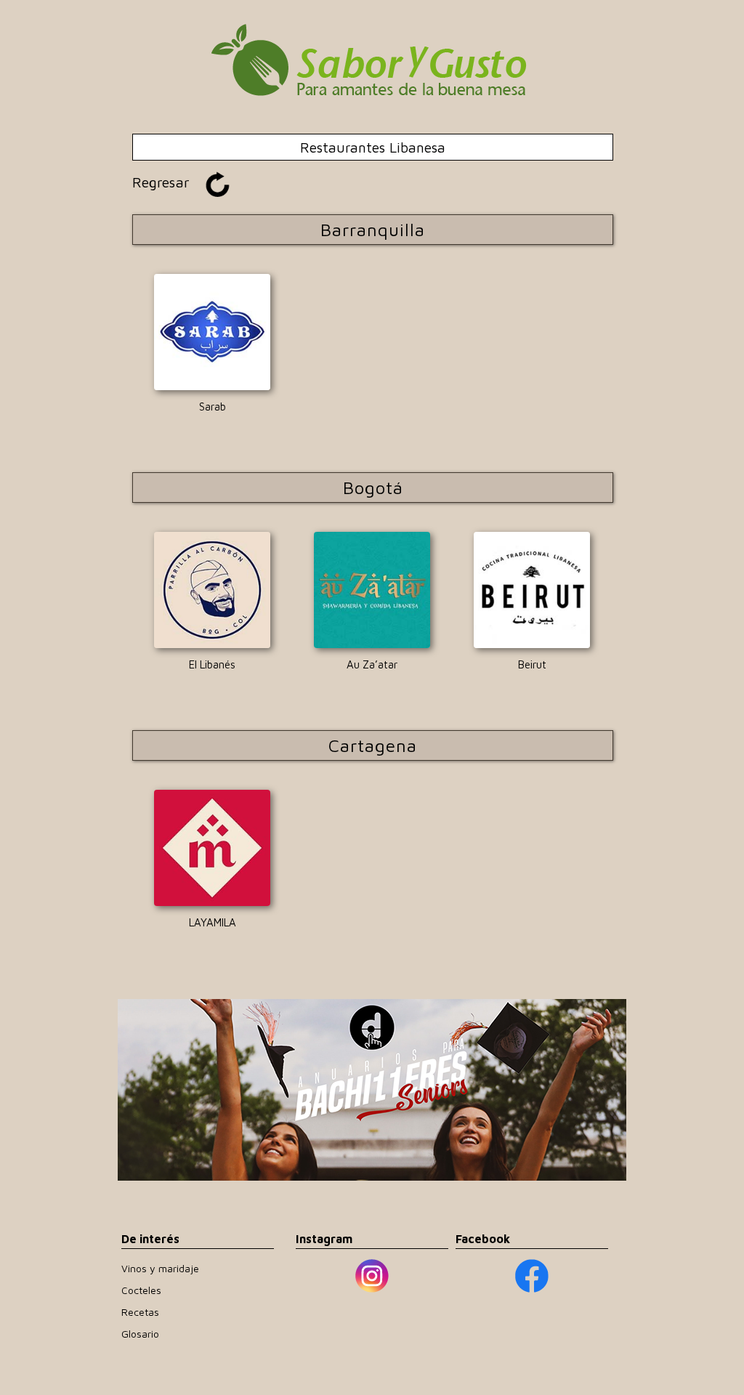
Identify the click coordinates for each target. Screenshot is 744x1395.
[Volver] (372, 127)
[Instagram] (372, 1275)
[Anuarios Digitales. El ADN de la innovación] (372, 1090)
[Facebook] (532, 1276)
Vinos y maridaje (160, 1268)
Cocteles (141, 1290)
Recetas (140, 1312)
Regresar (161, 182)
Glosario (140, 1333)
